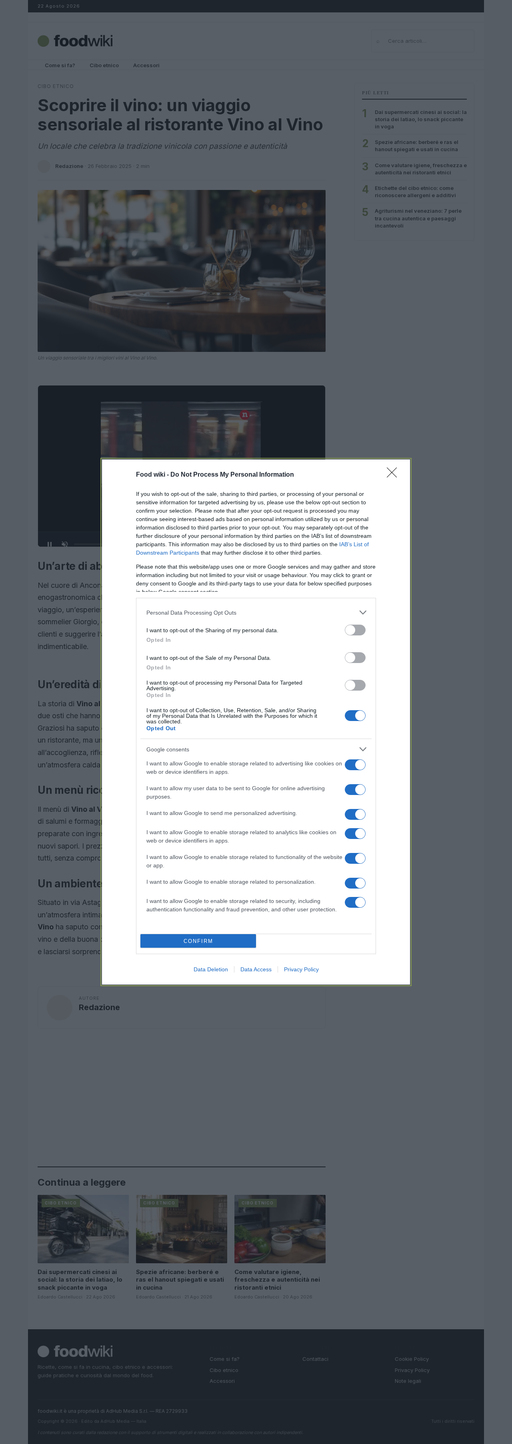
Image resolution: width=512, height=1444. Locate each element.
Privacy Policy (301, 969)
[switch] (355, 630)
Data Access (256, 969)
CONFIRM (198, 941)
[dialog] (256, 722)
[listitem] (256, 612)
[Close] (394, 475)
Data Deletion (211, 969)
